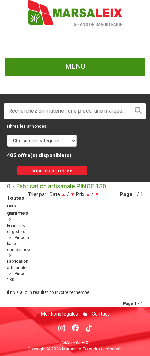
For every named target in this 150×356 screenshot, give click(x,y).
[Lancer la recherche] (138, 111)
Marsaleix (75, 343)
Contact (100, 314)
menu (75, 66)
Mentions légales (59, 314)
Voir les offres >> (52, 170)
